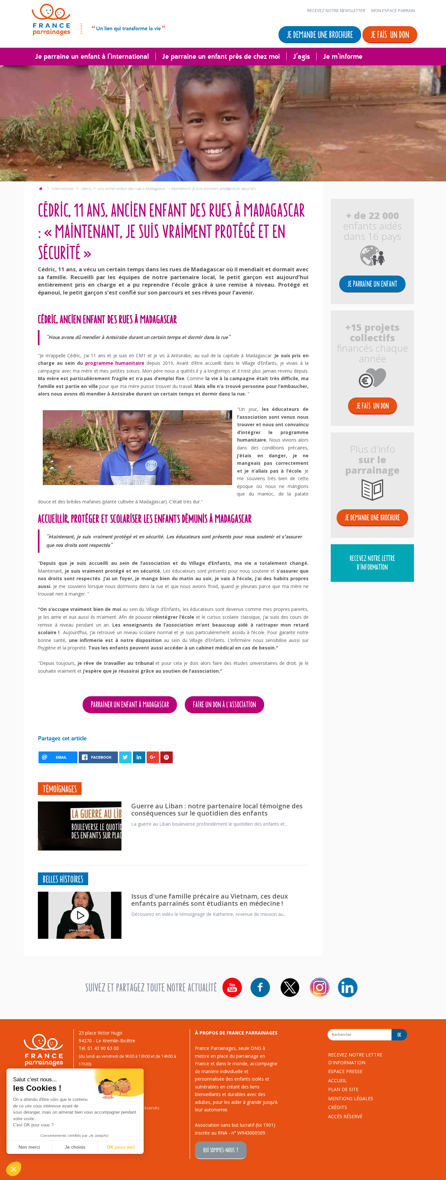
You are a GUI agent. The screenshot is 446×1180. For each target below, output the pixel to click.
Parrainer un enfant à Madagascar (130, 704)
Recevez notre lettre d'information (372, 562)
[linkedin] (348, 987)
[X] (290, 987)
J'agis (301, 56)
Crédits (337, 1107)
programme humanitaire (115, 363)
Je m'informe (342, 56)
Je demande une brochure (320, 34)
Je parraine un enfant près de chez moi (221, 56)
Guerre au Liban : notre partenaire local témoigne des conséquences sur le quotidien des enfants (217, 809)
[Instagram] (319, 987)
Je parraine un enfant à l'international (92, 56)
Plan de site (343, 1089)
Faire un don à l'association (224, 704)
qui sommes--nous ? (220, 1150)
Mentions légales (350, 1098)
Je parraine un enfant (372, 283)
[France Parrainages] (98, 18)
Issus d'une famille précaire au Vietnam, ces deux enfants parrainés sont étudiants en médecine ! (209, 900)
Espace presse (345, 1071)
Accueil (337, 1080)
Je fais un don (390, 34)
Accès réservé (345, 1116)
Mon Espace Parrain (393, 10)
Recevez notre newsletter (336, 10)
